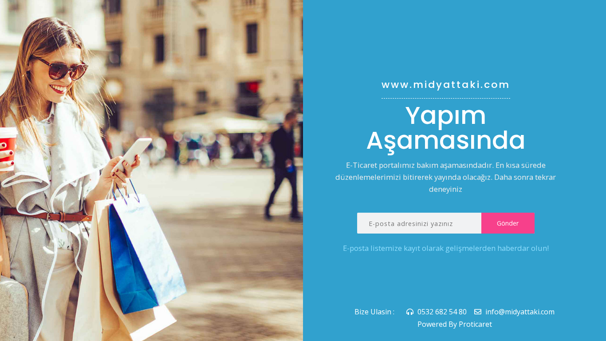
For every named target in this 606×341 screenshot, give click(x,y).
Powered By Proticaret (454, 324)
